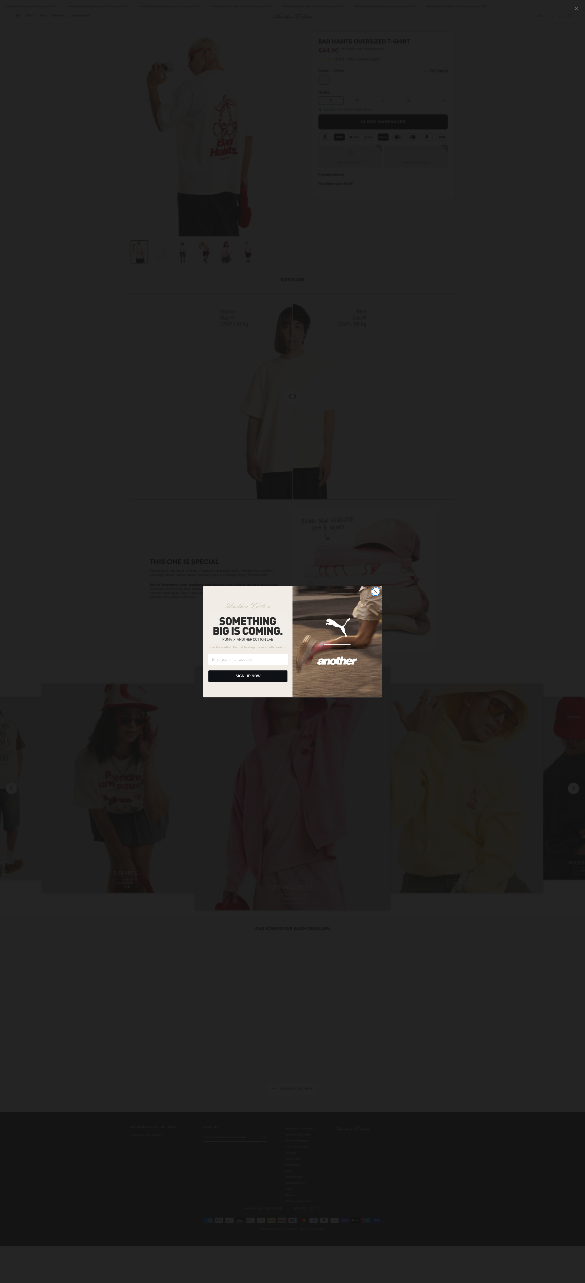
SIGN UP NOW (248, 676)
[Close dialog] (376, 592)
